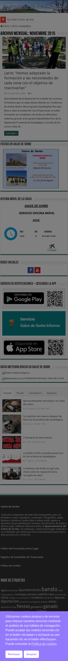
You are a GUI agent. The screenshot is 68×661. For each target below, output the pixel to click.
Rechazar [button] (14, 654)
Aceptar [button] (31, 654)
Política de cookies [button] (44, 643)
